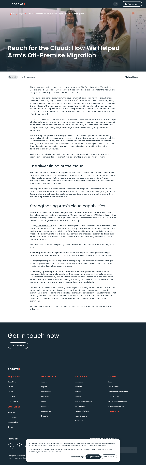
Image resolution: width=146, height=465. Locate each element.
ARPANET (43, 103)
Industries (11, 412)
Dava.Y (10, 392)
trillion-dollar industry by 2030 (87, 180)
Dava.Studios (13, 401)
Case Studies (13, 422)
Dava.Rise (11, 396)
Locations (78, 387)
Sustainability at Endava (84, 401)
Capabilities (12, 417)
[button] (6, 4)
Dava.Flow (12, 382)
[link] (11, 446)
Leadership (79, 382)
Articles (44, 382)
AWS (62, 263)
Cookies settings (77, 457)
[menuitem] (23, 381)
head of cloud (108, 108)
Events (10, 427)
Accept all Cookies (93, 457)
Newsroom (79, 421)
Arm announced (44, 226)
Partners (78, 392)
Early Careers (113, 387)
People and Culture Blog (117, 401)
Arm (50, 212)
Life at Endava (113, 396)
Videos (43, 401)
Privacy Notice (18, 458)
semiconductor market (100, 293)
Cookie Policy (101, 446)
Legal (9, 458)
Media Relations (81, 416)
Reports (44, 387)
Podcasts (44, 406)
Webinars (45, 396)
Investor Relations (82, 411)
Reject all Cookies (109, 457)
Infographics (46, 411)
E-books (44, 416)
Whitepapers (46, 392)
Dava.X (10, 387)
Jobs (110, 382)
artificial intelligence (69, 293)
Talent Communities (116, 406)
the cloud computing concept (59, 106)
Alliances (78, 396)
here (37, 309)
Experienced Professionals (118, 392)
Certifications (80, 406)
